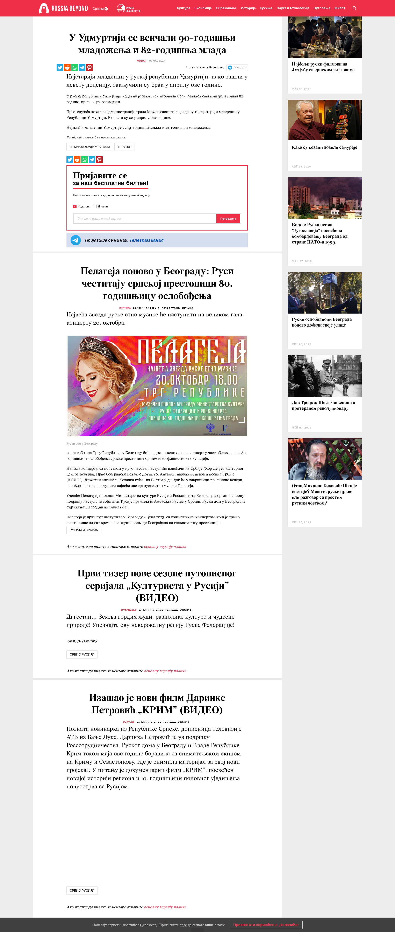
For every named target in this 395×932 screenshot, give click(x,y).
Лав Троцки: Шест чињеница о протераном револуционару (323, 405)
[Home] (44, 8)
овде (183, 925)
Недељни (84, 206)
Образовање (226, 8)
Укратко (124, 147)
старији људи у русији (90, 147)
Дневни (103, 206)
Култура (183, 8)
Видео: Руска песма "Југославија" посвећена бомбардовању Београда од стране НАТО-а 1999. (320, 234)
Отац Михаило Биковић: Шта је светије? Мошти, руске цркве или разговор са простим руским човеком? (324, 495)
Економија (203, 8)
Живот (340, 8)
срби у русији (82, 654)
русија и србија (84, 530)
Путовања (322, 8)
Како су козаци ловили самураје (324, 147)
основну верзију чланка (165, 547)
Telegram (239, 67)
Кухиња (266, 8)
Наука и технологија (293, 8)
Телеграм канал (146, 240)
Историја (248, 8)
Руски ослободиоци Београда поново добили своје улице (322, 322)
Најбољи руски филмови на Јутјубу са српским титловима (323, 67)
